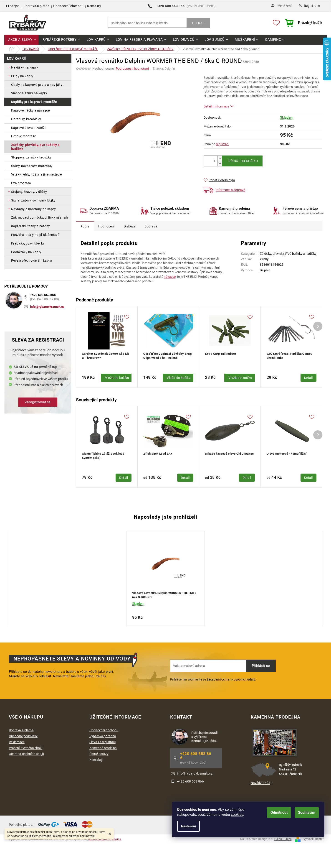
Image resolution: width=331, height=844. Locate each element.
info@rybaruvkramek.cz (47, 307)
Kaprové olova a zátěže (28, 128)
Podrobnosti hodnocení (132, 68)
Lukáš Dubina (283, 839)
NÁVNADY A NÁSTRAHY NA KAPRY (33, 209)
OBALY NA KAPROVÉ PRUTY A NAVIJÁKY (37, 85)
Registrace (312, 6)
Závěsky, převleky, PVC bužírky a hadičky (35, 146)
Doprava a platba (36, 6)
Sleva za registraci (102, 742)
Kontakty (94, 6)
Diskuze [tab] (130, 226)
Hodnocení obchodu (68, 6)
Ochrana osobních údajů (26, 754)
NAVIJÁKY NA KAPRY (24, 67)
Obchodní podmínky (23, 736)
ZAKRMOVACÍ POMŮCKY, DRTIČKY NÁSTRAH (39, 217)
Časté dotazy (99, 754)
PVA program (21, 183)
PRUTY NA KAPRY (22, 76)
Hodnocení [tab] (106, 226)
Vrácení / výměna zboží (25, 748)
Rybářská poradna (102, 736)
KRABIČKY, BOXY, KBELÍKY (28, 243)
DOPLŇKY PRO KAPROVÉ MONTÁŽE (34, 102)
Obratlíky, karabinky (26, 119)
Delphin (265, 270)
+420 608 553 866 (43, 295)
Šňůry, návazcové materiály (32, 166)
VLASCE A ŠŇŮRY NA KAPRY (29, 93)
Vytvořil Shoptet (313, 839)
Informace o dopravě (230, 190)
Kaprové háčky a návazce (30, 110)
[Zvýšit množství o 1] (219, 158)
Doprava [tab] (150, 226)
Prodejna (13, 6)
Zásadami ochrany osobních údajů (231, 679)
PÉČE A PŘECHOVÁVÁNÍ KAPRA (31, 260)
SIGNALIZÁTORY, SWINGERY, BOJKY (33, 200)
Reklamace (17, 742)
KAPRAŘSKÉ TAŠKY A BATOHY (30, 226)
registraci (222, 144)
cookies (237, 814)
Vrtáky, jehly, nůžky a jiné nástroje (36, 174)
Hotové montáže (23, 136)
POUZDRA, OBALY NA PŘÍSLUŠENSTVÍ (35, 235)
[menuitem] (21, 40)
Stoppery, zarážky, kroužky (31, 157)
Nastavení (188, 826)
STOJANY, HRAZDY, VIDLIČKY (29, 192)
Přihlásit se (261, 666)
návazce (170, 276)
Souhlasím (306, 812)
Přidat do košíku (243, 161)
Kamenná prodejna (103, 748)
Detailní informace (216, 106)
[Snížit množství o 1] (219, 163)
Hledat (198, 23)
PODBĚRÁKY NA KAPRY (26, 252)
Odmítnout (279, 812)
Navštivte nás (260, 783)
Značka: (164, 68)
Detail (308, 378)
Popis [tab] (85, 226)
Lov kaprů (16, 58)
